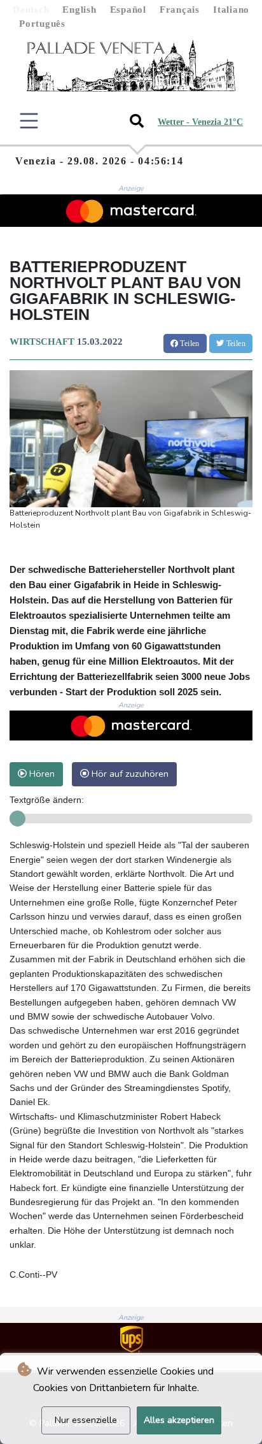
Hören (41, 773)
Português (42, 23)
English (79, 9)
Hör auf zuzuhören (129, 773)
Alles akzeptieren (179, 1420)
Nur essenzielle (86, 1420)
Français (180, 9)
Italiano (231, 9)
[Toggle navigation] (29, 120)
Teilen (189, 343)
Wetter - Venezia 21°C (200, 122)
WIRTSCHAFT (42, 341)
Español (128, 9)
